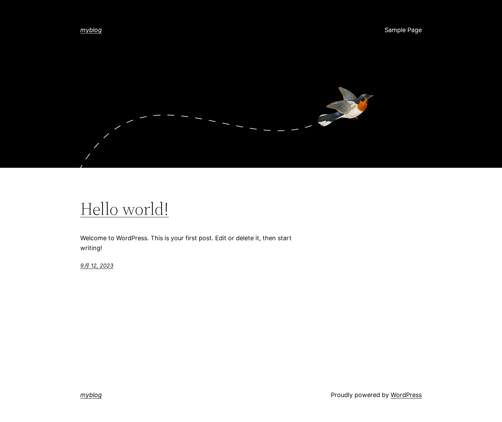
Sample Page (403, 29)
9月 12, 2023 (96, 265)
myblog (91, 29)
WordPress (406, 394)
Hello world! (124, 209)
